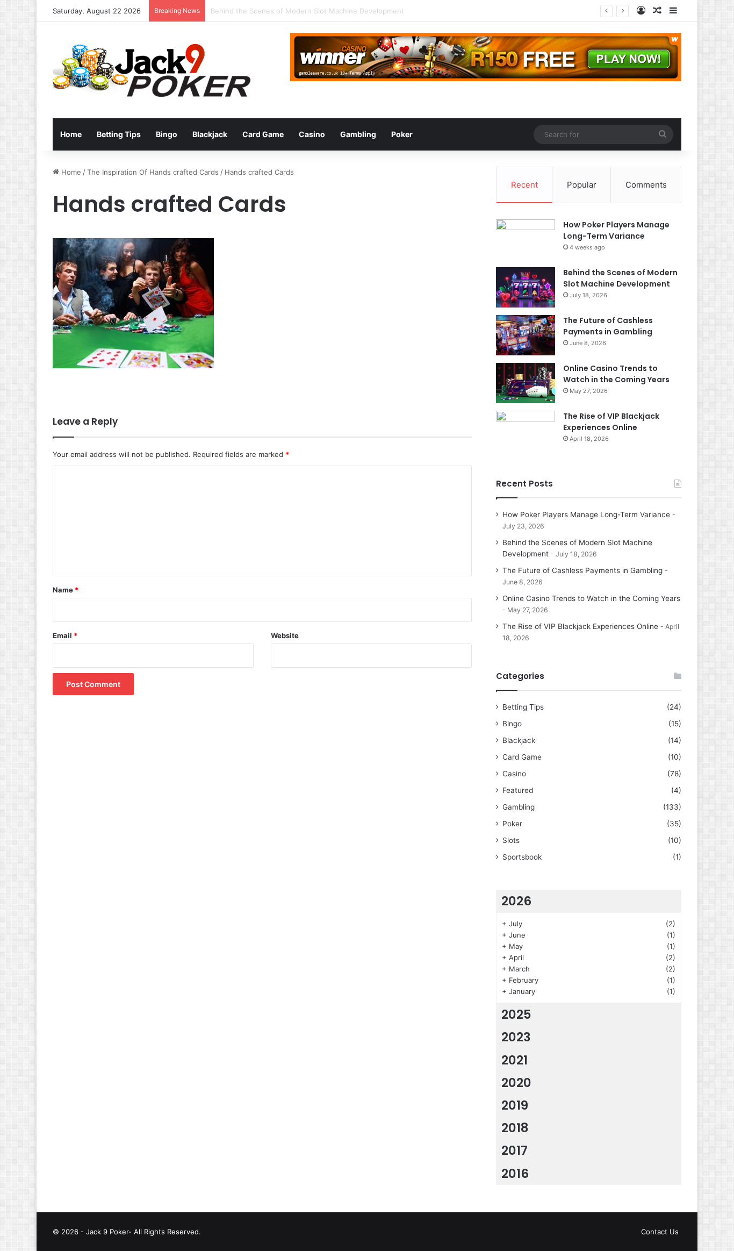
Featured (517, 790)
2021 (514, 1060)
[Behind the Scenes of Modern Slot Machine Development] (525, 287)
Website (285, 635)
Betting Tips (119, 134)
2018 (515, 1127)
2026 (516, 901)
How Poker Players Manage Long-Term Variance (616, 230)
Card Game (263, 134)
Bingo (166, 134)
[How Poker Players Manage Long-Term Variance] (525, 239)
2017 (514, 1150)
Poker (402, 134)
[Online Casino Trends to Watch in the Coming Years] (525, 383)
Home (71, 134)
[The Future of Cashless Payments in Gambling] (525, 335)
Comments (646, 185)
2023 (516, 1037)
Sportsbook (522, 857)
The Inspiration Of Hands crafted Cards (153, 172)
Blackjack (209, 134)
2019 (514, 1105)
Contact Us (660, 1231)
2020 (516, 1082)
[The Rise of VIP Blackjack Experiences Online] (525, 431)
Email (65, 635)
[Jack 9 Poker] (152, 70)
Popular (581, 185)
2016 (515, 1173)
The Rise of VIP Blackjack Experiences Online (611, 422)
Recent (524, 185)
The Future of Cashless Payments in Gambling (608, 326)
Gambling (358, 134)
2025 (516, 1014)
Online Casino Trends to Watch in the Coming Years (616, 374)
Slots (511, 840)
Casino (312, 134)
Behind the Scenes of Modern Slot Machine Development (620, 278)
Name (65, 589)
